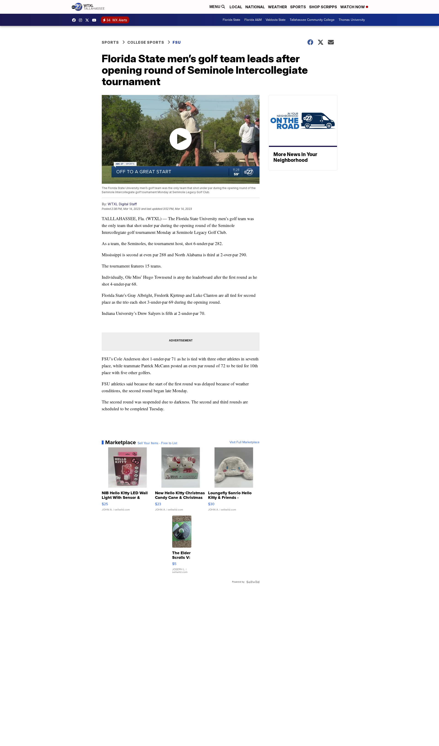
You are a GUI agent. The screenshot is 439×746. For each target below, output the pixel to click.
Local (236, 7)
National (255, 7)
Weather (277, 7)
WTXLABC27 (75, 20)
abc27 (88, 20)
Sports (298, 7)
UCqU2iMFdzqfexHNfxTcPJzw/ (95, 20)
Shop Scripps (323, 7)
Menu (215, 7)
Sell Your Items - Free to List (157, 443)
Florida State (231, 19)
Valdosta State (276, 19)
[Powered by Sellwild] (253, 582)
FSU (177, 42)
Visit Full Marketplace (245, 442)
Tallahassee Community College (312, 19)
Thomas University (352, 19)
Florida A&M (253, 19)
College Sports (145, 42)
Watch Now (353, 7)
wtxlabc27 (81, 20)
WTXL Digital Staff (122, 204)
